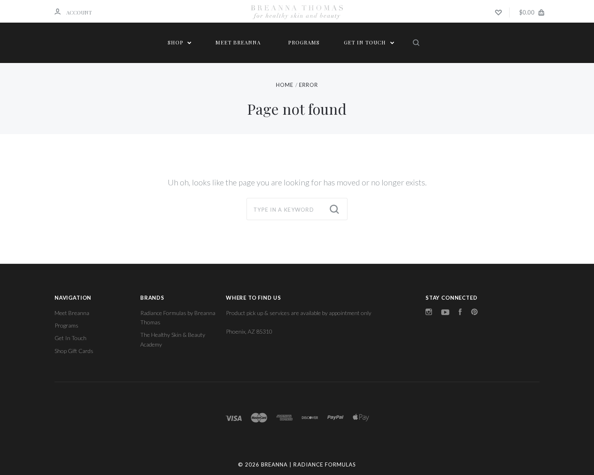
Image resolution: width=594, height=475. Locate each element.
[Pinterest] (474, 312)
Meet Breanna (238, 42)
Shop (176, 42)
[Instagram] (428, 312)
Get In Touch (366, 42)
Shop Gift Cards (74, 350)
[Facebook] (460, 312)
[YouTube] (445, 312)
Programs (304, 42)
